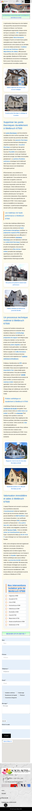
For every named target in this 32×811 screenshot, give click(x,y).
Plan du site (5, 797)
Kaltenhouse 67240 (13, 608)
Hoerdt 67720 (11, 615)
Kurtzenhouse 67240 (13, 605)
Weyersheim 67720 (13, 618)
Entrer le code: (6, 724)
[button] (22, 1)
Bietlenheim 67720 (13, 625)
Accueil (4, 793)
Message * (5, 703)
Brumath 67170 (12, 599)
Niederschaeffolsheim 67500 (16, 621)
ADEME (23, 375)
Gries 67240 (11, 602)
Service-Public (12, 530)
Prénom (4, 654)
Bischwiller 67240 (12, 612)
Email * (4, 680)
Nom (3, 640)
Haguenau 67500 (12, 595)
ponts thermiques (11, 133)
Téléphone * (5, 668)
